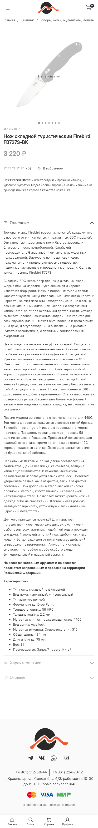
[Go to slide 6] (55, 123)
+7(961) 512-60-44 (31, 772)
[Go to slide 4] (49, 123)
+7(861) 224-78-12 (67, 772)
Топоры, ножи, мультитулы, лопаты (67, 20)
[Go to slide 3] (45, 123)
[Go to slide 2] (42, 123)
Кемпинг (27, 20)
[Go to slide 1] (39, 123)
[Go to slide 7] (59, 123)
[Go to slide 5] (52, 123)
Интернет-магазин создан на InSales (49, 805)
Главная (9, 20)
